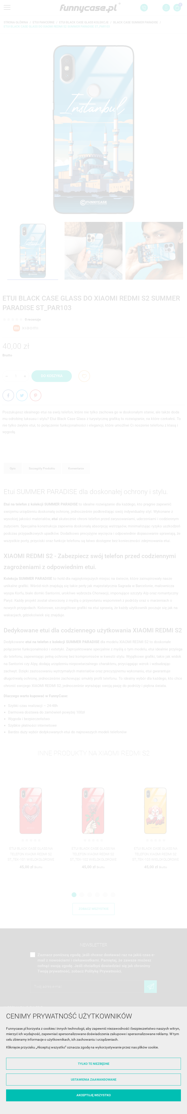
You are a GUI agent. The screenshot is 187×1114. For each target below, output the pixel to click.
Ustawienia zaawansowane (93, 1079)
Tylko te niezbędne (93, 1064)
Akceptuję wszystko (93, 1095)
